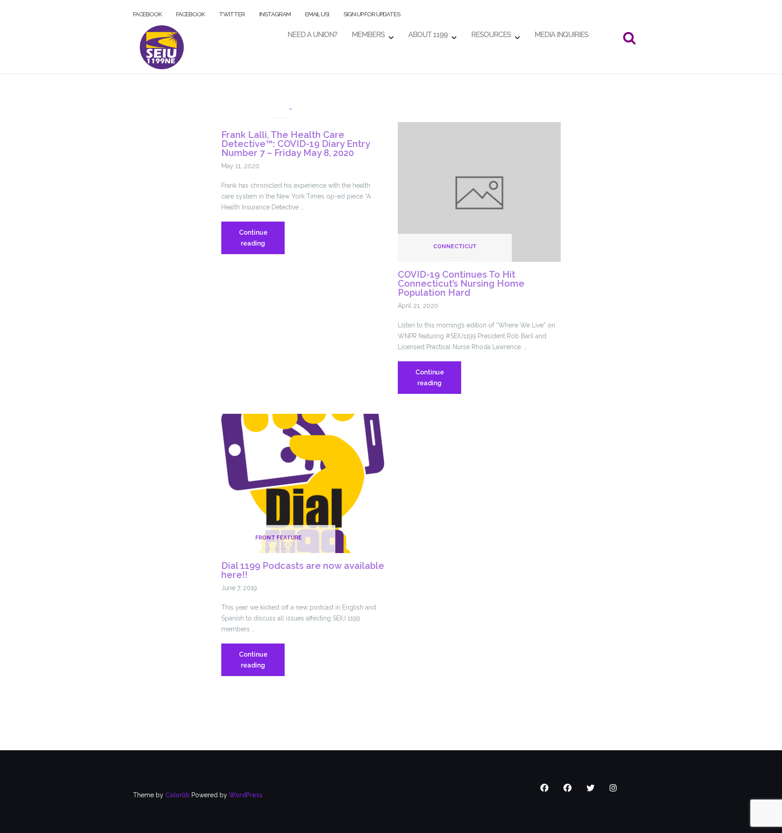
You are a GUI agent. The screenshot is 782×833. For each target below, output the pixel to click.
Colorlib (177, 795)
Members (368, 32)
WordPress (245, 795)
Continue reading (262, 241)
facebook (147, 12)
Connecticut (455, 246)
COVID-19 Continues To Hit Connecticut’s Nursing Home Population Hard (461, 283)
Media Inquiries (561, 32)
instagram (275, 12)
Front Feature (278, 538)
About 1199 (428, 32)
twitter (232, 12)
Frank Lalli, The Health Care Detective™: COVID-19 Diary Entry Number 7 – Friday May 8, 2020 (295, 143)
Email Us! (317, 12)
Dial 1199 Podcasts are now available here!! (302, 570)
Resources (491, 32)
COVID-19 (278, 107)
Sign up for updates (371, 12)
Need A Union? (312, 32)
